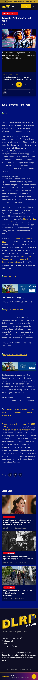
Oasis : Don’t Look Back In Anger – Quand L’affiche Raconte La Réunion (18, 558)
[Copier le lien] (20, 475)
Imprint (4, 644)
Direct (26, 6)
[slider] (19, 89)
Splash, (23, 256)
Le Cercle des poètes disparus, (21, 259)
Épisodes (32, 93)
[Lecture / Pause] (19, 84)
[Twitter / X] (15, 475)
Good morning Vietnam (11, 262)
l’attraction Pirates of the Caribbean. (16, 430)
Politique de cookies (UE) (12, 638)
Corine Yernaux (8, 25)
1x (5, 92)
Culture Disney (10, 13)
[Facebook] (10, 475)
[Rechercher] (34, 6)
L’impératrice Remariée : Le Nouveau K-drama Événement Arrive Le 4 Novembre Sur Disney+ (18, 522)
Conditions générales (10, 646)
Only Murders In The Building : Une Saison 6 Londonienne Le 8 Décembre (17, 593)
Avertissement (7, 641)
